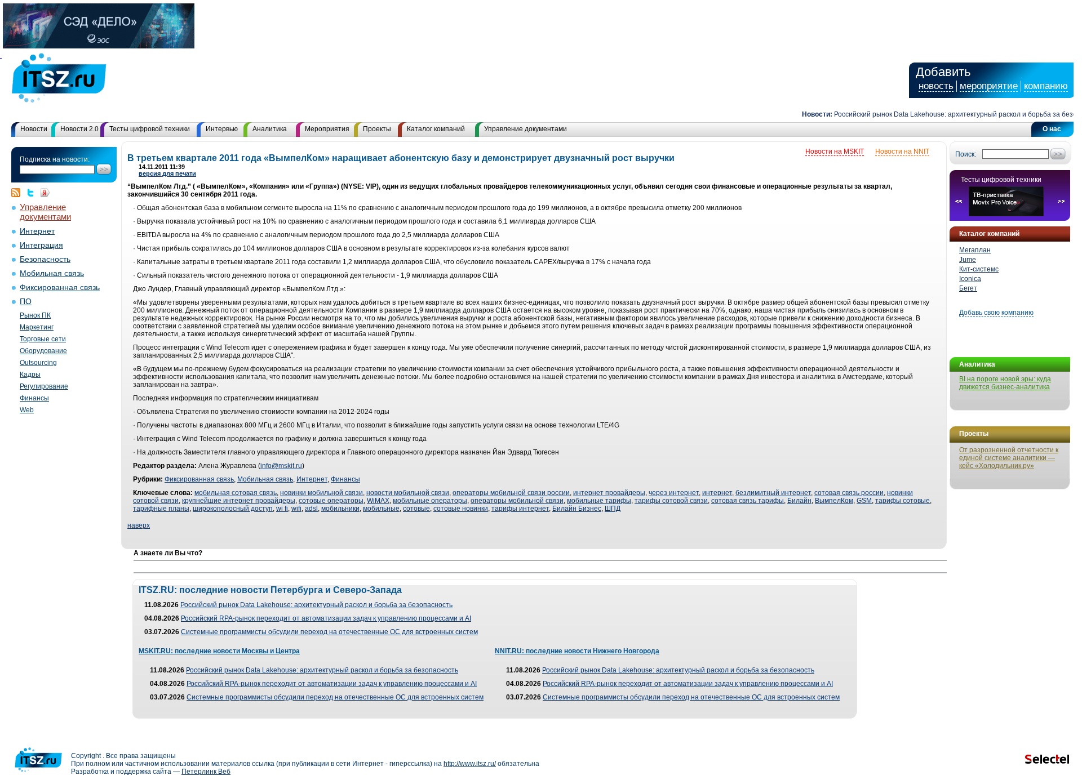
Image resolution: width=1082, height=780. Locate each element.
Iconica (970, 279)
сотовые (416, 508)
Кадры (30, 374)
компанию (1046, 86)
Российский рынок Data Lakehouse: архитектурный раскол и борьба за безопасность (316, 605)
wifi (296, 508)
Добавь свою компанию (996, 313)
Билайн (799, 501)
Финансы (34, 398)
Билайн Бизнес (576, 508)
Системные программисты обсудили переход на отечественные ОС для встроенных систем (329, 632)
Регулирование (44, 386)
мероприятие (989, 86)
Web (27, 410)
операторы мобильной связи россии (511, 493)
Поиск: (965, 154)
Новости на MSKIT (834, 151)
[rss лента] (18, 192)
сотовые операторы (331, 501)
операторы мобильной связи (517, 501)
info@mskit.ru (281, 466)
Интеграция (41, 245)
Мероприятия (327, 129)
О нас (1052, 129)
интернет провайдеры (609, 493)
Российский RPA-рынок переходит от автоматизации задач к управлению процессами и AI (326, 618)
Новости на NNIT (902, 151)
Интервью (222, 129)
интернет (717, 493)
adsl (311, 508)
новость (936, 86)
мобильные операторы (430, 501)
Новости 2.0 (79, 129)
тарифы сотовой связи (671, 501)
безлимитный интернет (773, 493)
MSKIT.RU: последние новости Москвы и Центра (219, 651)
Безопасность (45, 259)
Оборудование (43, 351)
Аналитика (269, 129)
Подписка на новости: (55, 159)
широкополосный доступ (233, 508)
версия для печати (167, 173)
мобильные (381, 508)
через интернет (674, 493)
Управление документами (525, 129)
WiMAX (378, 501)
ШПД (612, 508)
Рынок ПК (35, 315)
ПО (26, 301)
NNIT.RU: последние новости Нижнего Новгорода (577, 651)
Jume (967, 260)
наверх (138, 525)
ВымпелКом (834, 501)
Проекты (377, 129)
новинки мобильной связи (321, 493)
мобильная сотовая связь (235, 493)
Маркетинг (37, 327)
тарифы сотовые (902, 501)
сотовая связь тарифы (747, 501)
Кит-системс (979, 269)
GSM (864, 501)
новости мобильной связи (407, 493)
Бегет (968, 288)
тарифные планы (161, 508)
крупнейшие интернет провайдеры (238, 501)
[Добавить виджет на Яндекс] (45, 192)
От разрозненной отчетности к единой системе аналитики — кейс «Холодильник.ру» (1008, 458)
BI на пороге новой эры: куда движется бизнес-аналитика (1005, 383)
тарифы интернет (520, 508)
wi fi (282, 508)
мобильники (340, 508)
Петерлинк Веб (205, 771)
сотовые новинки (460, 508)
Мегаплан (975, 250)
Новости (33, 129)
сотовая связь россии (849, 493)
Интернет (37, 231)
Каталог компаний (436, 129)
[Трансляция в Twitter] (33, 192)
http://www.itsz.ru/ (470, 764)
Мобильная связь (52, 273)
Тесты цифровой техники (149, 129)
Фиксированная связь (60, 287)
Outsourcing (38, 363)
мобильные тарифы (599, 501)
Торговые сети (43, 339)
